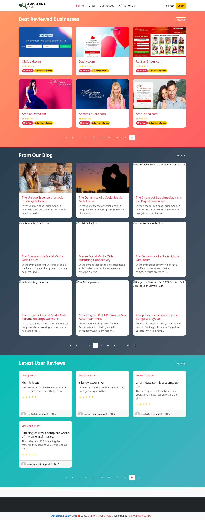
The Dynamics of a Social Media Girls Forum (101, 199)
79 (132, 477)
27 (132, 137)
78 (124, 477)
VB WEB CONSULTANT (141, 515)
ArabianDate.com (34, 114)
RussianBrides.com (149, 61)
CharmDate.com (145, 375)
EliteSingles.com (31, 425)
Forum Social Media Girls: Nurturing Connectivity (96, 258)
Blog (92, 5)
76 (109, 477)
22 (93, 137)
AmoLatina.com (147, 114)
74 (93, 477)
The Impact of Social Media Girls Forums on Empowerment (44, 317)
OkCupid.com (31, 61)
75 (101, 477)
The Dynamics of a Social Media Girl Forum (158, 258)
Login (181, 5)
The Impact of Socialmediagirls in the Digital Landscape (159, 199)
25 (116, 137)
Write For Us (127, 5)
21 (86, 137)
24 (109, 137)
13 (128, 345)
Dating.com (87, 61)
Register (169, 5)
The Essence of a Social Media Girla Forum (42, 258)
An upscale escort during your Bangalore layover (156, 317)
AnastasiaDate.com (92, 114)
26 (124, 137)
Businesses (107, 5)
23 (101, 137)
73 (86, 477)
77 (116, 477)
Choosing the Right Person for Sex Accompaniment (102, 317)
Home (80, 5)
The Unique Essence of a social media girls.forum (43, 199)
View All (181, 19)
